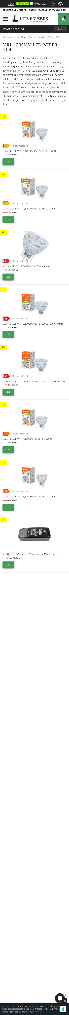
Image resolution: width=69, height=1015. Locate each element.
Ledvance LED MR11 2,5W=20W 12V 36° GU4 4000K (26, 266)
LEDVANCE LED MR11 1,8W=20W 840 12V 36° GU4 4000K (29, 209)
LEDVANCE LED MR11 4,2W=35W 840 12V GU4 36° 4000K (29, 497)
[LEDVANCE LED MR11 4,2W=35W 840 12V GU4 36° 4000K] (34, 476)
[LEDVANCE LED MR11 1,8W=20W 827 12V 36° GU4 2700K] (34, 131)
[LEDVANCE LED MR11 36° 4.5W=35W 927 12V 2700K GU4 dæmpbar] (34, 361)
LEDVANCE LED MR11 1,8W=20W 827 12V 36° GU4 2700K (29, 151)
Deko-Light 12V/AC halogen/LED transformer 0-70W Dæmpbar (30, 554)
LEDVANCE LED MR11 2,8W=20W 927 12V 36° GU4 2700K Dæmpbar (34, 324)
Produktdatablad (20, 146)
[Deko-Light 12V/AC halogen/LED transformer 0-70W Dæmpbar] (34, 534)
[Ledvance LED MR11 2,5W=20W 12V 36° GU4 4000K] (34, 246)
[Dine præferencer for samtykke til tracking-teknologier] (63, 1009)
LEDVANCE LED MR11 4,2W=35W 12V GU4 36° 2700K (27, 439)
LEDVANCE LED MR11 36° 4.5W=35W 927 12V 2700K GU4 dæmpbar (34, 381)
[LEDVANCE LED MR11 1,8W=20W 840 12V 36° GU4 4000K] (34, 188)
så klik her (36, 1012)
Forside (6, 37)
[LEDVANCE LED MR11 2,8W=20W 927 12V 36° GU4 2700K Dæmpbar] (34, 304)
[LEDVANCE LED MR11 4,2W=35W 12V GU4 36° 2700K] (34, 419)
